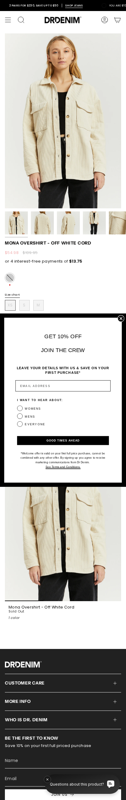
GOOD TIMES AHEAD (63, 440)
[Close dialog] (121, 318)
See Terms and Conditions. (63, 466)
